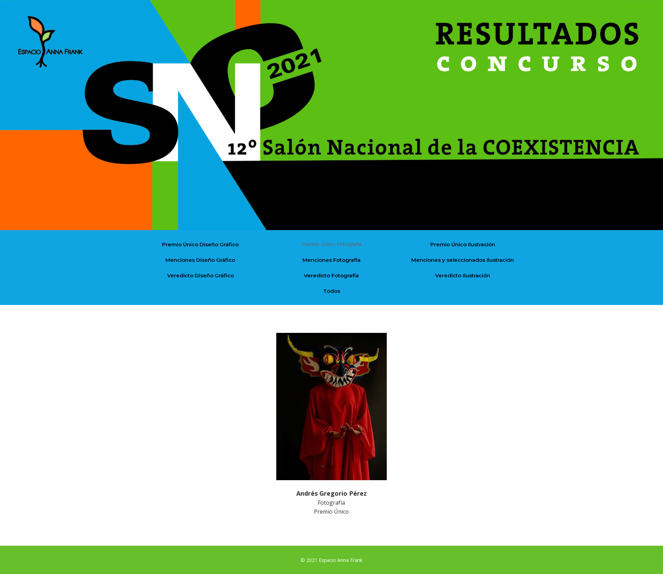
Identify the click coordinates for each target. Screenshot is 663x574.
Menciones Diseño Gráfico (200, 260)
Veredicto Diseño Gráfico (200, 275)
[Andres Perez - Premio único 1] (331, 478)
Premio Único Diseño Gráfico (200, 244)
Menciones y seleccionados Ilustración (462, 260)
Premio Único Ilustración (462, 244)
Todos (331, 291)
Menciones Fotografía (331, 260)
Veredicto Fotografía (331, 275)
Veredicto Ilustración (462, 275)
